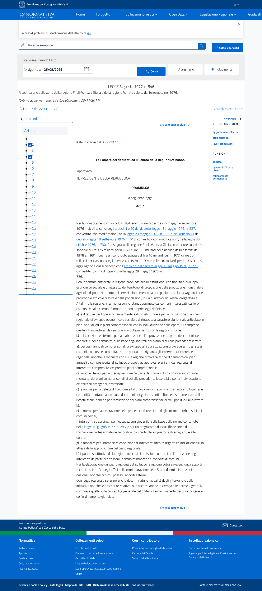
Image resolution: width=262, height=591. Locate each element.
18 (34, 240)
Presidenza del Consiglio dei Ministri (152, 548)
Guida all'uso (26, 558)
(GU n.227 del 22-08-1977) (38, 108)
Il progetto (24, 553)
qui (89, 33)
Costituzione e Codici (86, 548)
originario (187, 69)
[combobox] (112, 45)
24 (34, 276)
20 (34, 252)
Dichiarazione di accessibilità (111, 585)
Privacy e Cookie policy (33, 585)
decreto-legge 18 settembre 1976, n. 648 (106, 239)
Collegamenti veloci (29, 563)
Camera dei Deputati (143, 553)
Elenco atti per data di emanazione (94, 553)
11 (34, 198)
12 (34, 204)
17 (34, 234)
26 (34, 288)
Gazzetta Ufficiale (85, 558)
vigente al (34, 69)
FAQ (88, 585)
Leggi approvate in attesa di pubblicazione (98, 568)
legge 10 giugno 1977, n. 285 (105, 426)
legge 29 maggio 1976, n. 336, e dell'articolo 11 (160, 233)
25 (34, 282)
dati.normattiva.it (143, 585)
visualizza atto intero (228, 108)
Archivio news (26, 548)
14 (34, 216)
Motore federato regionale (90, 563)
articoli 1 (121, 228)
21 (34, 258)
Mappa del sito (74, 585)
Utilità (78, 574)
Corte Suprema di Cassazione (205, 548)
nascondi (31, 118)
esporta (217, 162)
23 (34, 270)
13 (34, 210)
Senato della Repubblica (145, 558)
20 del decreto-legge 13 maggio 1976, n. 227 (162, 228)
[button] (86, 69)
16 (34, 228)
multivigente (223, 69)
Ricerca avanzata (228, 47)
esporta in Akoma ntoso (223, 168)
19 (34, 246)
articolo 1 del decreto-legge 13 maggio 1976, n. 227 (161, 266)
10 (34, 192)
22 (34, 264)
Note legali (56, 585)
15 (34, 222)
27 (34, 294)
